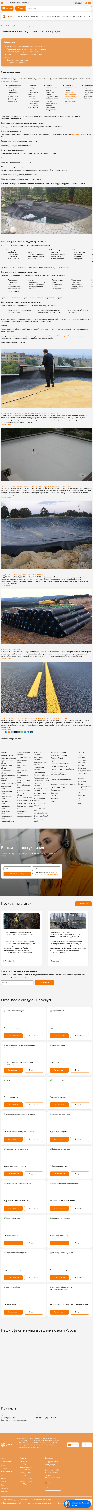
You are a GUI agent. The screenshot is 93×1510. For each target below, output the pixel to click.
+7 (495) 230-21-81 (78, 3)
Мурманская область (22, 771)
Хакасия (81, 765)
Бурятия (54, 793)
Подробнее (8, 961)
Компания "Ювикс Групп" (59, 336)
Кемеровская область (6, 792)
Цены (42, 16)
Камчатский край (41, 816)
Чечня (53, 796)
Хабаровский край (58, 752)
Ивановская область (6, 787)
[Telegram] (12, 732)
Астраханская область (6, 767)
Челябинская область (6, 780)
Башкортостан (57, 790)
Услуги (19, 16)
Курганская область (5, 802)
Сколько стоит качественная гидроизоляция (24, 55)
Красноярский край (59, 755)
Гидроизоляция (56, 1028)
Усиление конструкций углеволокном (19, 1132)
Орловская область (25, 798)
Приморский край (58, 761)
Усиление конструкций (13, 1028)
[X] (15, 732)
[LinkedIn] (28, 732)
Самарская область (24, 817)
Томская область (41, 772)
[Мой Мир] (25, 732)
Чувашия (54, 798)
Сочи (80, 801)
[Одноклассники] (9, 732)
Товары (48, 16)
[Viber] (18, 732)
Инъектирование (56, 1062)
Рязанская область (24, 809)
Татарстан (82, 790)
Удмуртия (81, 795)
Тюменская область (42, 781)
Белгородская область (6, 772)
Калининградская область (8, 797)
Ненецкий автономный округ (62, 777)
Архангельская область (7, 762)
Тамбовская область (39, 769)
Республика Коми (84, 771)
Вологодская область (39, 800)
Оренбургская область (23, 794)
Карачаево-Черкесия (82, 761)
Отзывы (65, 16)
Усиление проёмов (11, 1304)
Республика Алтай (58, 787)
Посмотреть (6, 424)
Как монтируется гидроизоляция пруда (22, 52)
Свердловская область (40, 764)
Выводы (10, 57)
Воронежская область (39, 805)
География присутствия (16, 63)
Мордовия (82, 781)
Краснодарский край (40, 820)
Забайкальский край (59, 766)
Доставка (5, 1475)
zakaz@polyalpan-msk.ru (46, 1418)
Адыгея (80, 798)
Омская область (23, 790)
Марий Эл (81, 779)
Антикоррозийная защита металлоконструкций (69, 1304)
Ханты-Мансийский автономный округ (59, 773)
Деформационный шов (59, 1166)
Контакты (86, 16)
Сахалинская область (22, 813)
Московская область (22, 766)
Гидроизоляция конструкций (26, 1468)
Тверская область (41, 778)
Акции (3, 1478)
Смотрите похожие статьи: (17, 60)
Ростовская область (25, 806)
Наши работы (56, 16)
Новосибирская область (23, 786)
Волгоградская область (40, 790)
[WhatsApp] (21, 732)
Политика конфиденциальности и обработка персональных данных (28, 1500)
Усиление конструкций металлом (63, 1201)
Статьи (72, 16)
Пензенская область (25, 801)
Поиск (20, 8)
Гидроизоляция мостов (59, 1235)
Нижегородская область (23, 781)
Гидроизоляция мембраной (14, 1270)
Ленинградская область (23, 754)
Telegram (51, 1483)
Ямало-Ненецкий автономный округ (63, 781)
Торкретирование (11, 1097)
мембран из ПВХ (77, 134)
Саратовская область (39, 754)
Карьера (79, 16)
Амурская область (8, 758)
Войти (87, 1445)
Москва (4, 752)
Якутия (80, 784)
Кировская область (5, 807)
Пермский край (57, 758)
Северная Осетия (84, 787)
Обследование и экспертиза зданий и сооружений (18, 1064)
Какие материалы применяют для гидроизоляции (26, 49)
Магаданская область (22, 761)
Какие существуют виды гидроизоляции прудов (26, 46)
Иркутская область (8, 783)
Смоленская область (39, 759)
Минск (80, 803)
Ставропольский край (59, 764)
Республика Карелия (82, 775)
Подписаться (44, 982)
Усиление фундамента (58, 1097)
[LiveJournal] (31, 732)
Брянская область (8, 776)
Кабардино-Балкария (82, 756)
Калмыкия (82, 768)
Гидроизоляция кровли (59, 1132)
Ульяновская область (39, 785)
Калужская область (5, 812)
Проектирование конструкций (26, 1483)
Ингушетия (82, 752)
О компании (35, 16)
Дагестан (55, 801)
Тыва (79, 792)
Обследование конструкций (25, 1474)
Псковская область (24, 803)
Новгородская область (23, 776)
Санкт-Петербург (8, 755)
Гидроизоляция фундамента (15, 1166)
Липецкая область (24, 757)
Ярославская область (39, 809)
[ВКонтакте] (6, 732)
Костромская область (6, 817)
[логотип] (7, 16)
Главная (26, 16)
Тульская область (41, 775)
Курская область (7, 821)
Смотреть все (83, 904)
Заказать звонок (53, 1488)
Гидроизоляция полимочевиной (16, 1201)
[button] (34, 963)
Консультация (13, 1036)
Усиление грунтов (11, 1235)
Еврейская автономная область (63, 785)
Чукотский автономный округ (63, 769)
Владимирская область (40, 795)
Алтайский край (40, 813)
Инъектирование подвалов (60, 1270)
